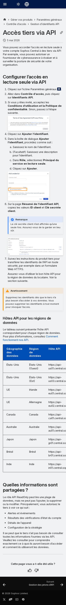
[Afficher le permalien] (61, 32)
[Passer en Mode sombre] (18, 4)
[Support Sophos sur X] (4, 600)
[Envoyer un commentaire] (23, 600)
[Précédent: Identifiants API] (4, 584)
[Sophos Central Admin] (5, 19)
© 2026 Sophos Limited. (15, 593)
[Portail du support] (10, 600)
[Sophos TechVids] (17, 600)
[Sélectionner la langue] (26, 4)
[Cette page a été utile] (30, 570)
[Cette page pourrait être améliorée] (36, 570)
